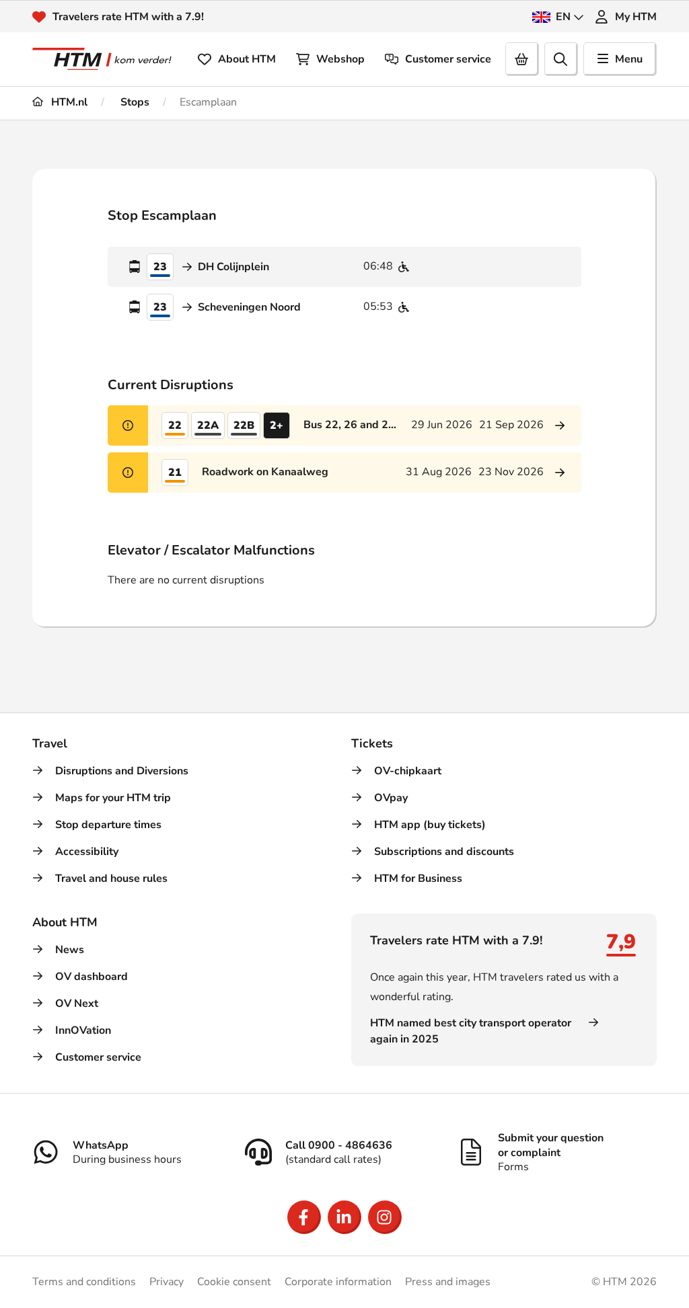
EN (563, 16)
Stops (133, 102)
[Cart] (522, 59)
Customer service (448, 59)
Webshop (340, 59)
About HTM (247, 59)
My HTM (636, 16)
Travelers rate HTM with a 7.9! (128, 16)
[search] (561, 59)
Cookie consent (234, 1281)
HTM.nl (67, 102)
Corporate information (338, 1281)
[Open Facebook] (304, 1217)
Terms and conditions (84, 1281)
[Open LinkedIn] (344, 1217)
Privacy (166, 1281)
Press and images (448, 1281)
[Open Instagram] (385, 1217)
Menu (629, 59)
